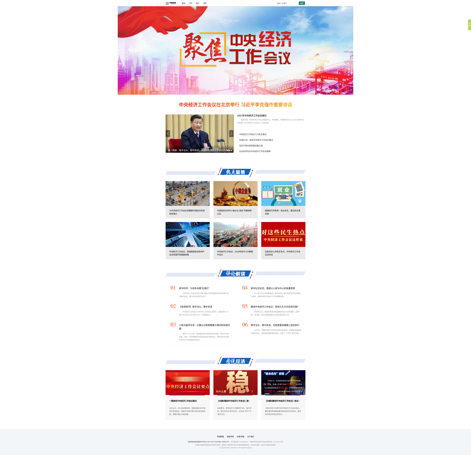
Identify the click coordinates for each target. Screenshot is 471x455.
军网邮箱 (220, 436)
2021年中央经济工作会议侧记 (252, 115)
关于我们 (250, 436)
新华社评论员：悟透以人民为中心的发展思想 (273, 288)
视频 (205, 3)
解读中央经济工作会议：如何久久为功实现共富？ (275, 306)
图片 (197, 3)
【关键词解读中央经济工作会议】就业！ (282, 400)
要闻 (183, 3)
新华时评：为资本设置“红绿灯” (194, 288)
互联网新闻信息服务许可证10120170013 (201, 442)
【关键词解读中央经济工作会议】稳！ (233, 400)
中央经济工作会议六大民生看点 (253, 134)
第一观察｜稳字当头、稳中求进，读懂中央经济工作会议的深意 (199, 150)
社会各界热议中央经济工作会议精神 (255, 151)
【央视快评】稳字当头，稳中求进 (195, 306)
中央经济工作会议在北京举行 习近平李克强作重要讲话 (235, 104)
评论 (190, 3)
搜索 (302, 3)
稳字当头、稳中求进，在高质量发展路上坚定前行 (275, 325)
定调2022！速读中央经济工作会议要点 (256, 139)
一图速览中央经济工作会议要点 (183, 400)
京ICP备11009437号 (222, 442)
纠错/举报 (240, 436)
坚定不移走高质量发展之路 (251, 145)
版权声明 (230, 436)
